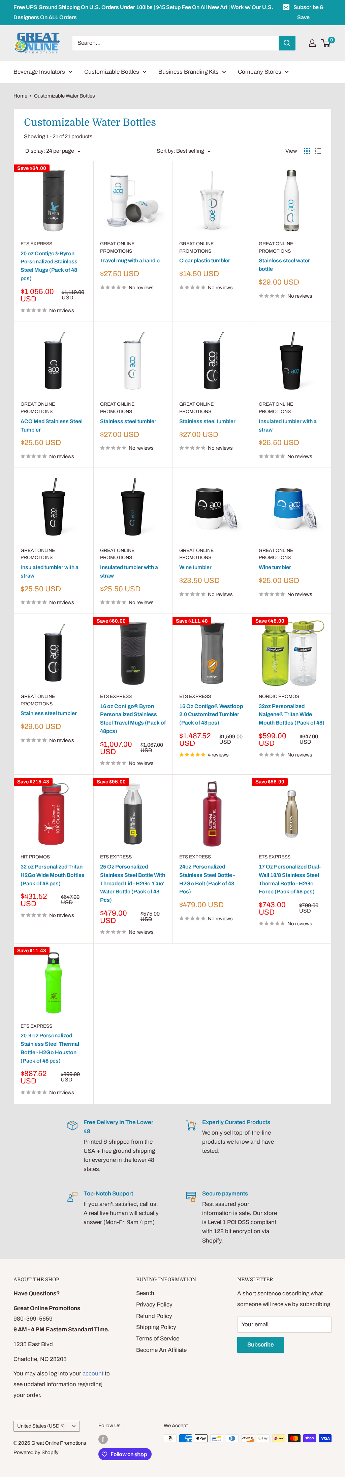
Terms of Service (157, 1338)
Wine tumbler (195, 567)
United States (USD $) (41, 1426)
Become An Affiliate (161, 1350)
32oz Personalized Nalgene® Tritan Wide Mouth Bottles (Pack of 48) (291, 714)
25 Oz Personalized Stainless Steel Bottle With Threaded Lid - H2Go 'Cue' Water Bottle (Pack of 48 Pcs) (132, 883)
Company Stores (259, 72)
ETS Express (36, 243)
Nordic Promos (279, 696)
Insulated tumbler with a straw (288, 425)
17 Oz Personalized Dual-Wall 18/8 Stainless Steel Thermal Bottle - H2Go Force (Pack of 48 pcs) (290, 879)
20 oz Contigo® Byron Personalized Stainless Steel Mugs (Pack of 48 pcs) (49, 266)
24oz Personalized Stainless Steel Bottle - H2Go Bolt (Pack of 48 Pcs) (207, 879)
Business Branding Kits (188, 72)
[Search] (287, 43)
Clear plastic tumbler (204, 260)
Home (20, 96)
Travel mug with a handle (130, 260)
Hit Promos (35, 856)
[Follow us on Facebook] (103, 1439)
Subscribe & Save (308, 12)
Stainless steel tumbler (128, 421)
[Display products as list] (318, 151)
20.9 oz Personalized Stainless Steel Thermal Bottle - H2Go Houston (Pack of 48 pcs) (50, 1048)
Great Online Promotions (117, 247)
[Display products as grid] (307, 151)
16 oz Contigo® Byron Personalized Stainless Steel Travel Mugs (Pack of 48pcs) (133, 718)
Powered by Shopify (36, 1452)
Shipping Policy (156, 1327)
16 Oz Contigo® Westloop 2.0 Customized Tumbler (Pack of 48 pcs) (211, 714)
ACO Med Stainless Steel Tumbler (52, 425)
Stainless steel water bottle (284, 265)
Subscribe (260, 1344)
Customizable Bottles (111, 72)
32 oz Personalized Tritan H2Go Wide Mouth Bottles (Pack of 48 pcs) (53, 875)
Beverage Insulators (39, 72)
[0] (326, 43)
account (93, 1373)
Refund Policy (154, 1316)
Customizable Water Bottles (64, 96)
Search (145, 1293)
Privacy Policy (154, 1304)
